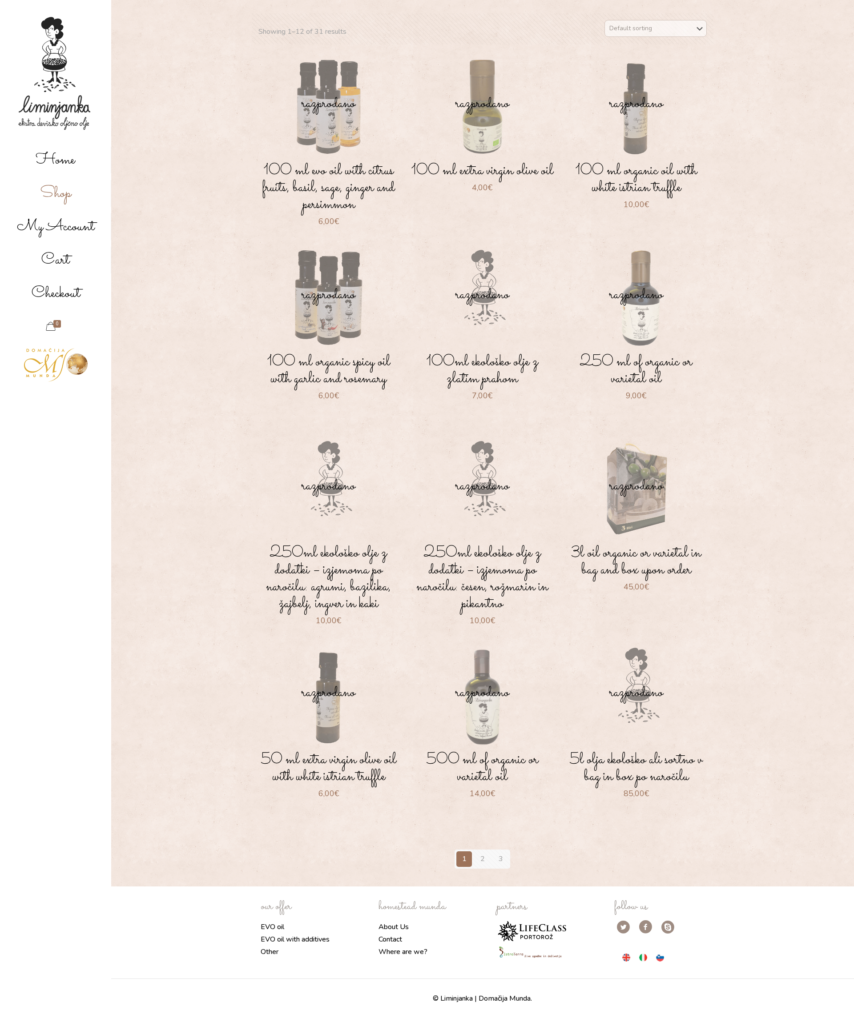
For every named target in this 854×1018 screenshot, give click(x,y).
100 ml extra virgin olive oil (482, 171)
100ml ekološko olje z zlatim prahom (482, 370)
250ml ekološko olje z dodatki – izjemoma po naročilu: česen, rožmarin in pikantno (482, 578)
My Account (55, 226)
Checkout (56, 293)
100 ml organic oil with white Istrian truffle (636, 179)
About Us (394, 927)
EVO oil (272, 927)
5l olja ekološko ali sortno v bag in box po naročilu (636, 768)
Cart (55, 260)
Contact (390, 939)
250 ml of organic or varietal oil (636, 370)
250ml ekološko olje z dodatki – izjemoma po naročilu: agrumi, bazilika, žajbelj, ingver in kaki (328, 578)
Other (269, 952)
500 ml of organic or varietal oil (482, 768)
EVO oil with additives (295, 939)
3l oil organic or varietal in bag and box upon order (636, 561)
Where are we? (403, 952)
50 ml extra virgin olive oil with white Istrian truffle (328, 768)
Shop (55, 193)
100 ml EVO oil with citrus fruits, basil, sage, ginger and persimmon (328, 188)
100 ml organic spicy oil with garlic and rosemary (328, 370)
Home (55, 160)
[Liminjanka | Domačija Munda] (55, 73)
